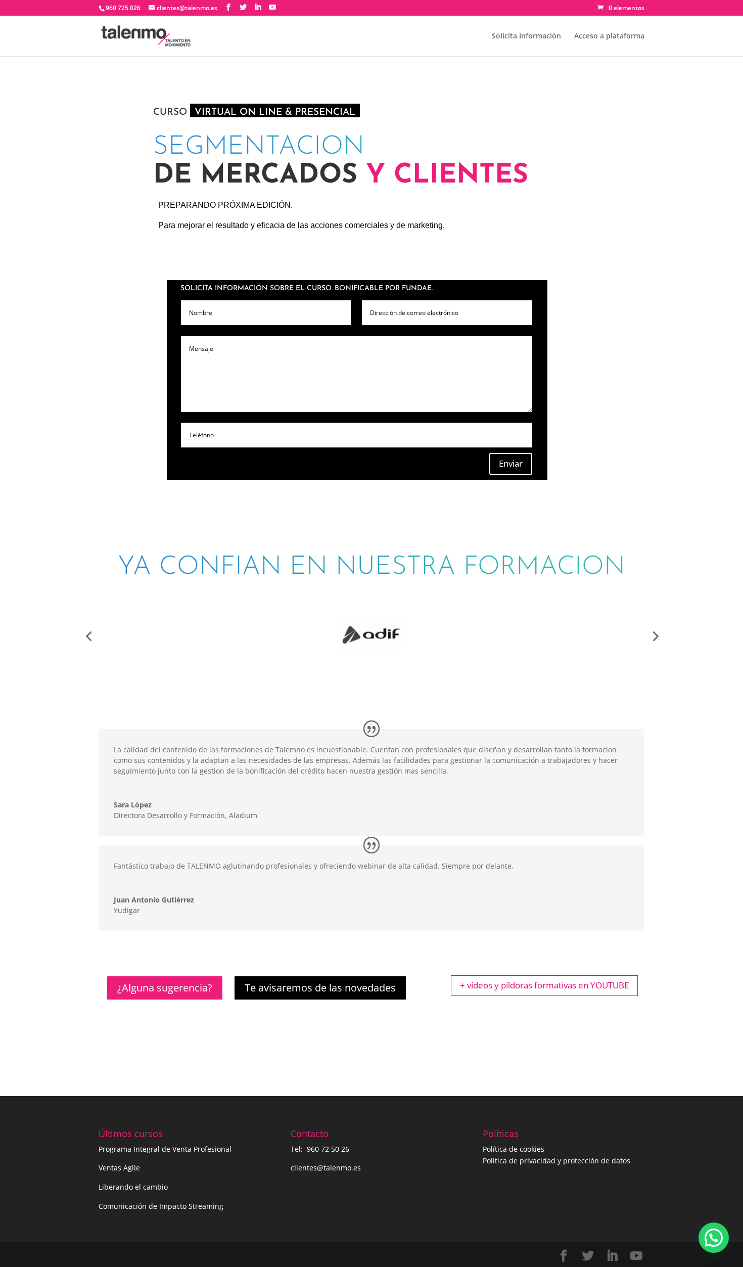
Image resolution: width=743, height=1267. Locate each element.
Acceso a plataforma (609, 36)
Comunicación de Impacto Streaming (161, 1206)
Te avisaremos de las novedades (320, 987)
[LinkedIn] (257, 7)
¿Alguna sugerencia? (164, 987)
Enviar (511, 463)
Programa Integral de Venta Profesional (165, 1149)
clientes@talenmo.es (326, 1167)
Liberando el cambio (133, 1187)
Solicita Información (526, 36)
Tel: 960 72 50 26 (320, 1149)
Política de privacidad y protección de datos (556, 1160)
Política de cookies (513, 1149)
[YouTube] (272, 7)
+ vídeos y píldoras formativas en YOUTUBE (544, 985)
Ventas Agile (119, 1167)
